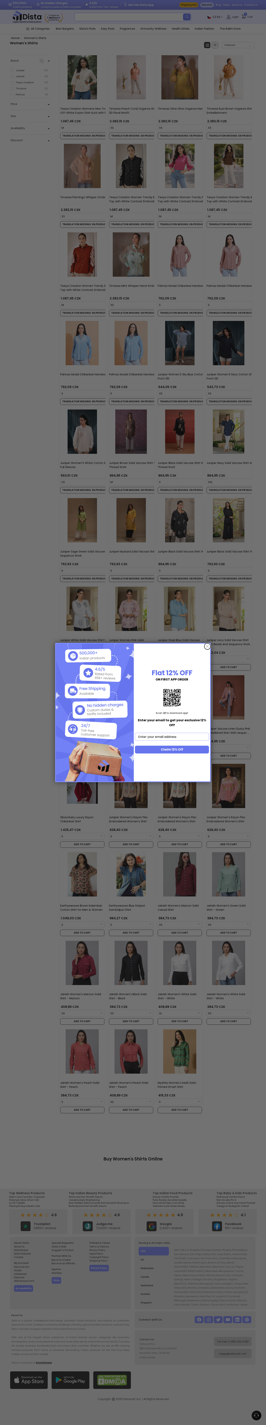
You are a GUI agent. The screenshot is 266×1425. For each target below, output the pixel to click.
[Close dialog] (207, 646)
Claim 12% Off (172, 749)
